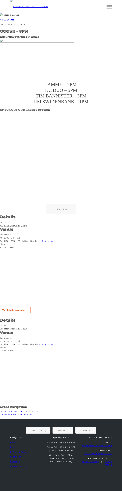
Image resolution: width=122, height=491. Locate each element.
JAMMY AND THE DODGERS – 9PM (18, 414)
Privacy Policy (90, 461)
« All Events (7, 20)
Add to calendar (16, 310)
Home (12, 442)
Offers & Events (19, 452)
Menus (13, 447)
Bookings (15, 461)
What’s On (15, 457)
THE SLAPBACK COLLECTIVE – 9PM (19, 411)
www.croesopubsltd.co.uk (98, 453)
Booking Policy (18, 466)
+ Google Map (46, 241)
